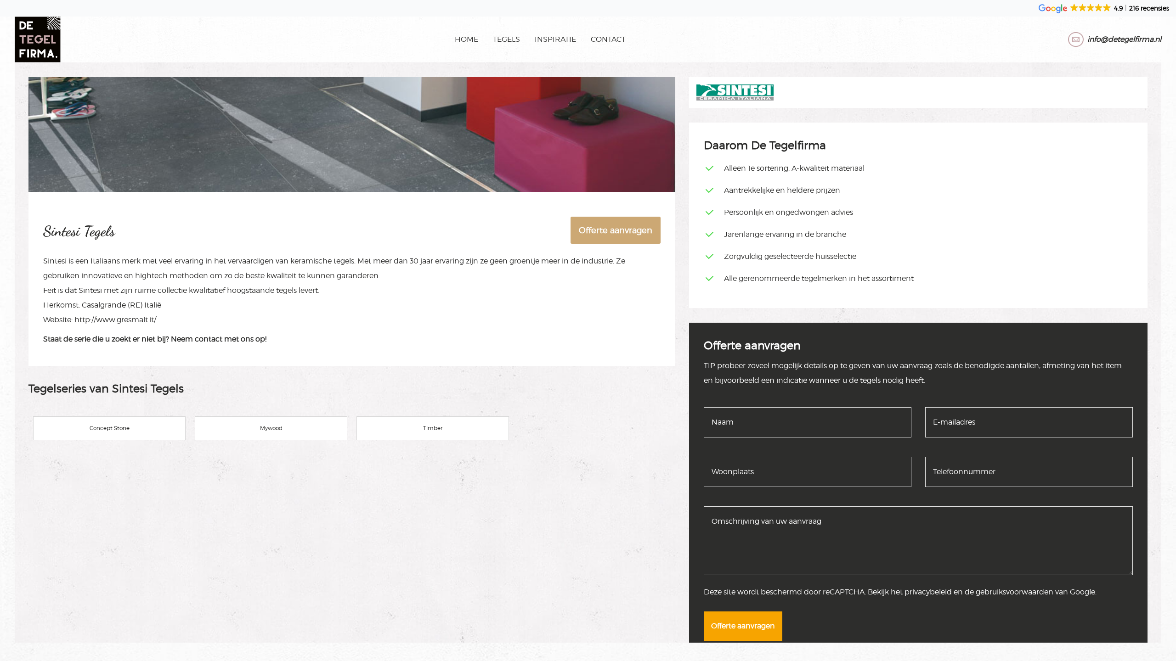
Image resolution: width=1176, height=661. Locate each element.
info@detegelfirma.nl (1124, 39)
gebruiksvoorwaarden (1014, 592)
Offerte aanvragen (615, 230)
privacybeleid (928, 592)
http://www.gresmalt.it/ (115, 319)
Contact (608, 39)
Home (466, 39)
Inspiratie (555, 39)
